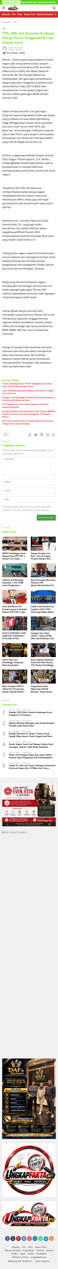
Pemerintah (28, 1250)
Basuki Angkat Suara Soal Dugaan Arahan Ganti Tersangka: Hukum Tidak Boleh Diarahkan (31, 745)
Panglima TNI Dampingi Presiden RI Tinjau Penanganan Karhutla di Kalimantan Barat (28, 398)
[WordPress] (24, 1238)
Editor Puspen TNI (15, 47)
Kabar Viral (40, 1247)
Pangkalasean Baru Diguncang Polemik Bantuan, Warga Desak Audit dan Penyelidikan (41, 689)
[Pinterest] (18, 1238)
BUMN (14, 1254)
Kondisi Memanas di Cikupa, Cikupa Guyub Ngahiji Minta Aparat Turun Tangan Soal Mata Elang (30, 735)
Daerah (50, 1250)
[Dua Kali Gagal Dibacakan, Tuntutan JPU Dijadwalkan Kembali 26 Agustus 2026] (43, 570)
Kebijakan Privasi (20, 1257)
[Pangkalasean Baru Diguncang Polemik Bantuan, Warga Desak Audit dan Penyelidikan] (43, 677)
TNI (3, 28)
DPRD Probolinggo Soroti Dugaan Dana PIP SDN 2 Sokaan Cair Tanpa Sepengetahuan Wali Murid (14, 556)
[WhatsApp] (40, 1238)
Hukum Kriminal (13, 1250)
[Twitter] (13, 1238)
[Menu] (4, 7)
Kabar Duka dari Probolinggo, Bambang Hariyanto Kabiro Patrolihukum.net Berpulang (12, 663)
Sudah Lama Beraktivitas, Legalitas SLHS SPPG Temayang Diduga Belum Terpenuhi (42, 609)
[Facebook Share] (30, 435)
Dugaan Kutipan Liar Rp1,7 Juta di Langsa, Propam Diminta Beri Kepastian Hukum (41, 556)
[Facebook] (7, 1238)
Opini (22, 1254)
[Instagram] (29, 1238)
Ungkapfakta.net (38, 1257)
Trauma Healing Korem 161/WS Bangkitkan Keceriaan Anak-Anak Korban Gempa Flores (27, 385)
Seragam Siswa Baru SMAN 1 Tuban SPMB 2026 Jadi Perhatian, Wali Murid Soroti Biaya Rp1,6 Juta (42, 636)
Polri (30, 1247)
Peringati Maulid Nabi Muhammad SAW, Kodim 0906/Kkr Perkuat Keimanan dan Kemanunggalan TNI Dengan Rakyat (29, 414)
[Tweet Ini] (35, 435)
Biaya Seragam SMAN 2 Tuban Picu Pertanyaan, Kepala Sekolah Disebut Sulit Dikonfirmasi (13, 689)
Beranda (15, 1247)
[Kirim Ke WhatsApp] (53, 435)
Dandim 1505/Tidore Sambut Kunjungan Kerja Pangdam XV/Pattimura (30, 713)
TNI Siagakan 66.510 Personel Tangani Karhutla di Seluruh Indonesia (25, 405)
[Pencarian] (54, 8)
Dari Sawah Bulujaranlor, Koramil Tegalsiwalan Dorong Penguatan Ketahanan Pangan (27, 422)
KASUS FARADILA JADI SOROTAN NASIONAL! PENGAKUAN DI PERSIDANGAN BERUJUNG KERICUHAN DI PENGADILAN (14, 636)
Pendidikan (41, 1254)
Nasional (40, 1250)
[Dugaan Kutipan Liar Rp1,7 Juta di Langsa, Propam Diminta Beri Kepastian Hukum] (43, 544)
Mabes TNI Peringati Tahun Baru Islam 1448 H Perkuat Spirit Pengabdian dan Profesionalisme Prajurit (30, 756)
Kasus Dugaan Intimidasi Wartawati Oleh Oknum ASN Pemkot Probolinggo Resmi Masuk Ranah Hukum (42, 663)
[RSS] (51, 1238)
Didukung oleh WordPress (20, 1261)
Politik (31, 1254)
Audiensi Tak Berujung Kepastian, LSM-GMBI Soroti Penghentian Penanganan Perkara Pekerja (12, 583)
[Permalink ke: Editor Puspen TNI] (4, 48)
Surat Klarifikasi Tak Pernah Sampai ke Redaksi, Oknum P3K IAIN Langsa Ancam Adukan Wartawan (14, 609)
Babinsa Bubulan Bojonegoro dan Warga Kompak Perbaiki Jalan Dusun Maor (31, 724)
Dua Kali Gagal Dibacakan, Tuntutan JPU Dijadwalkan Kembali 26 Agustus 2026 (43, 583)
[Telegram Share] (47, 435)
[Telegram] (46, 1238)
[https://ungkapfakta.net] (12, 7)
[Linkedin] (35, 1238)
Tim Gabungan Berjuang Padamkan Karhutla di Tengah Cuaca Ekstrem (28, 392)
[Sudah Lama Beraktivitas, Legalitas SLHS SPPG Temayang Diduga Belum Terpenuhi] (43, 597)
